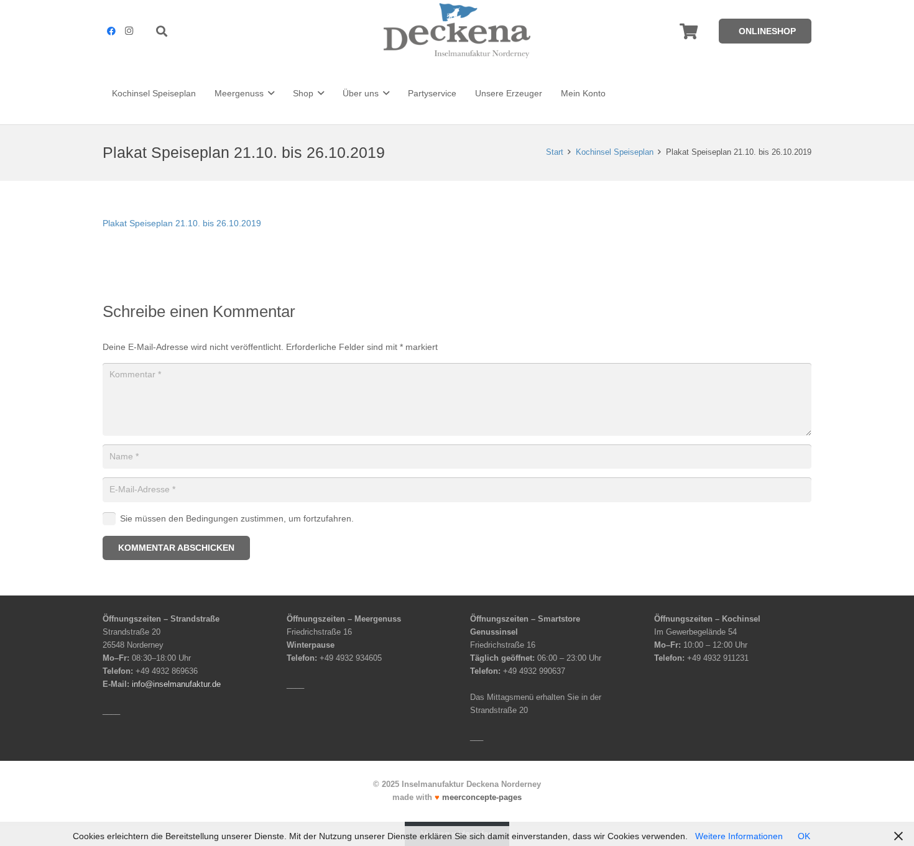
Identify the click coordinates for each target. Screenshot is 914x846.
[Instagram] (128, 31)
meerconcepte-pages (482, 797)
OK (804, 836)
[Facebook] (111, 31)
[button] (162, 31)
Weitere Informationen (739, 836)
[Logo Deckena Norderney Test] (457, 31)
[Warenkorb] (688, 31)
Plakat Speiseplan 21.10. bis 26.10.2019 (182, 223)
